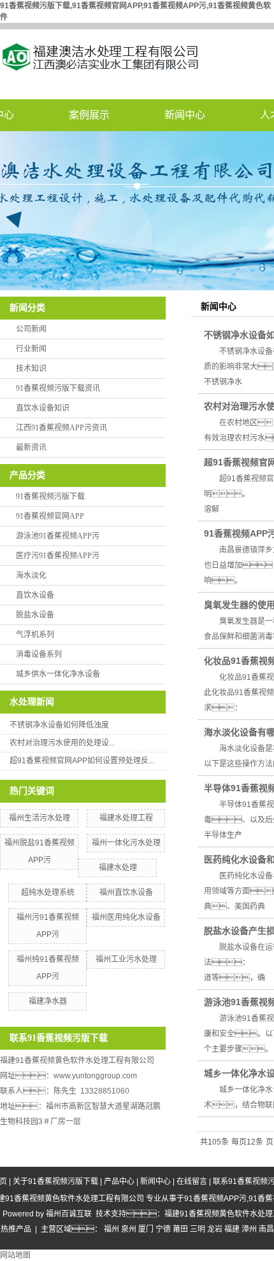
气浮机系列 (35, 634)
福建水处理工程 (126, 818)
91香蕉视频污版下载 (50, 496)
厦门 (146, 1229)
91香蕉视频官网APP (50, 516)
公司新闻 (31, 329)
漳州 (249, 1229)
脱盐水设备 (35, 614)
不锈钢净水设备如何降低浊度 (59, 725)
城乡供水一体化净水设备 (58, 674)
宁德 (163, 1229)
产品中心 (119, 1181)
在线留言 (192, 1181)
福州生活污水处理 (39, 818)
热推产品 (16, 1229)
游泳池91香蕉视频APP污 (57, 536)
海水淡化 (31, 575)
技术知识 (31, 368)
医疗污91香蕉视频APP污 (57, 555)
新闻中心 (184, 114)
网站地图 (15, 1255)
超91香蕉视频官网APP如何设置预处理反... (82, 760)
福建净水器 (48, 1001)
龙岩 (214, 1229)
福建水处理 (118, 867)
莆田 (180, 1229)
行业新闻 (31, 348)
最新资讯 (31, 447)
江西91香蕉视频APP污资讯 (61, 427)
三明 (197, 1229)
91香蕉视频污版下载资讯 (58, 388)
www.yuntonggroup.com (95, 1075)
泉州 (128, 1229)
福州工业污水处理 (126, 959)
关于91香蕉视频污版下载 (55, 1181)
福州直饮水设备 (126, 892)
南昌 (266, 1229)
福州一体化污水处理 (126, 842)
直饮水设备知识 (42, 408)
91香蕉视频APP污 (215, 1198)
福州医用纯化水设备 (126, 917)
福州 (111, 1229)
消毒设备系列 (39, 654)
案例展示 (89, 114)
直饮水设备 (35, 595)
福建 (232, 1229)
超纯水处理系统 (48, 892)
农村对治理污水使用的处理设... (62, 742)
